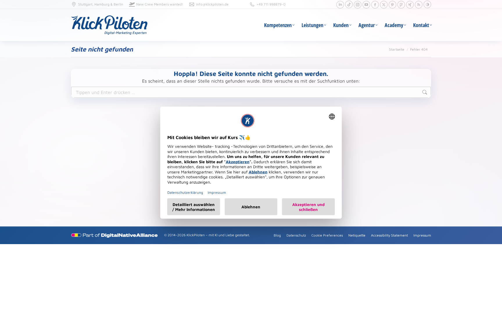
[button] (427, 4)
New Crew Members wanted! (159, 4)
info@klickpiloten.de (212, 4)
